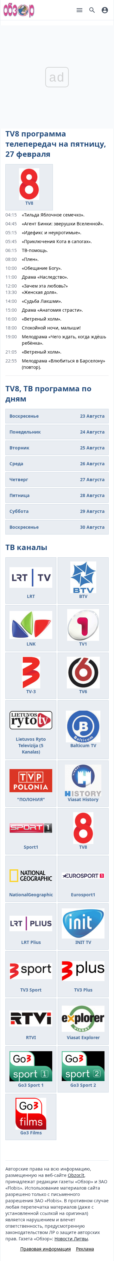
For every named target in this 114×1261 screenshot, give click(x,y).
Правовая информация (45, 1249)
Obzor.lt (76, 1175)
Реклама (85, 1249)
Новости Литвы (71, 1239)
